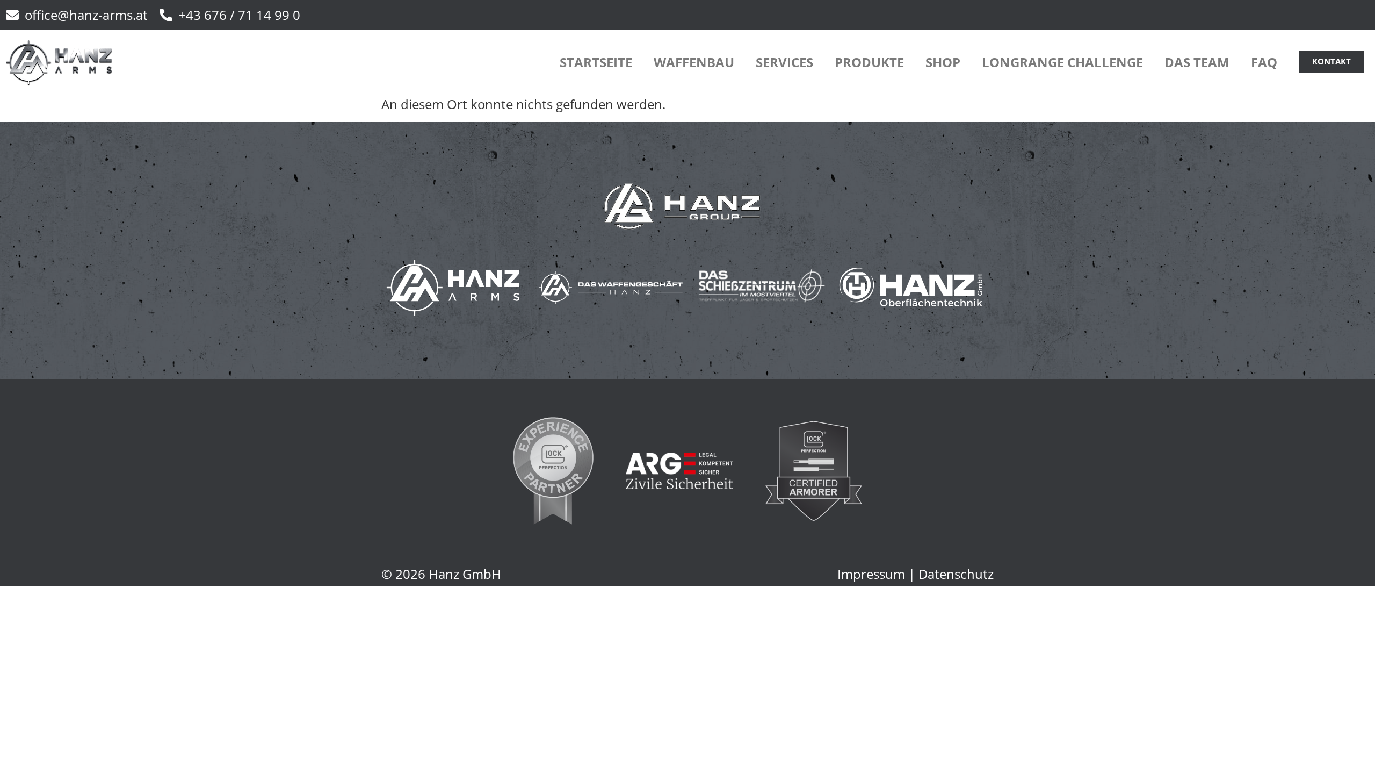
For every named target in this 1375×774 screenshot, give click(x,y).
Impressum (871, 574)
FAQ (1264, 62)
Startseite (596, 62)
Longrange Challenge (1062, 62)
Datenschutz (956, 574)
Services (784, 62)
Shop (942, 62)
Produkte (869, 62)
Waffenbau (694, 62)
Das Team (1196, 62)
